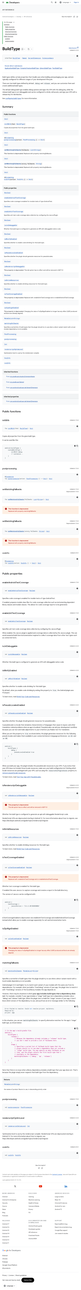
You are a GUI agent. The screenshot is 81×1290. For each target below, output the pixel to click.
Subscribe (28, 1280)
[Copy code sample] (77, 446)
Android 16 (5, 1227)
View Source (72, 48)
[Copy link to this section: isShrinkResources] (21, 829)
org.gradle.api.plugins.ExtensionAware (22, 376)
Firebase (5, 1262)
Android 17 (5, 1224)
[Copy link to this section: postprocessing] (19, 469)
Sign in (76, 2)
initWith (7, 124)
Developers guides (34, 1229)
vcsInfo (7, 179)
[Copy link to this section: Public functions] (23, 412)
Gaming (31, 1197)
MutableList (8, 318)
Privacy (31, 1209)
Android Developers (8, 17)
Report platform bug (61, 1224)
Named (24, 58)
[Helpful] (74, 16)
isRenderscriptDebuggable (14, 266)
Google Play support (61, 1230)
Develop (18, 17)
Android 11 (5, 1243)
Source (4, 1206)
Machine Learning (34, 1200)
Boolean (7, 193)
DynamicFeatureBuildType (29, 68)
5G (30, 1212)
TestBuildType (57, 68)
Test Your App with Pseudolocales (29, 777)
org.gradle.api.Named (17, 382)
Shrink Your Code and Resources (28, 697)
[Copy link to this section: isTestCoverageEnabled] (26, 857)
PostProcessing (29, 140)
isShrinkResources (11, 280)
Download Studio (34, 1235)
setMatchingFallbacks (12, 150)
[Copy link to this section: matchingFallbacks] (21, 963)
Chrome (4, 1259)
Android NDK (33, 1238)
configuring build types (13, 98)
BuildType (16, 58)
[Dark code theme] (77, 56)
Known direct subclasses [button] (33, 67)
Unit (6, 119)
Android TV (58, 1209)
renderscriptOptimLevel (13, 349)
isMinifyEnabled (10, 239)
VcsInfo (20, 179)
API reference (8, 10)
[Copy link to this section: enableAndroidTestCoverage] (31, 583)
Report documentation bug (63, 1227)
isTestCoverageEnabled (13, 294)
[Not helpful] (77, 16)
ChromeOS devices (61, 1203)
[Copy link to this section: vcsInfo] (11, 553)
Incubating (9, 138)
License (11, 1275)
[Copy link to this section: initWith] (11, 420)
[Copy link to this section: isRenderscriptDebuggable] (28, 785)
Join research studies (61, 1233)
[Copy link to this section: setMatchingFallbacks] (24, 489)
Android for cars (60, 1206)
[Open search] (52, 2)
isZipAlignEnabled (11, 308)
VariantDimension (34, 58)
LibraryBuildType (45, 68)
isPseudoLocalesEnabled (13, 253)
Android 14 (5, 1233)
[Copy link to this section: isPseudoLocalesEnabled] (27, 705)
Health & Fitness (33, 1203)
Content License (57, 1174)
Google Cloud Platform (9, 1265)
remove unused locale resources (13, 773)
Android (5, 1197)
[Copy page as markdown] (28, 49)
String (36, 150)
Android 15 (5, 1230)
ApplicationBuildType (12, 68)
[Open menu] (3, 2)
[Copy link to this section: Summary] (15, 107)
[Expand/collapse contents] (14, 22)
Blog (3, 1212)
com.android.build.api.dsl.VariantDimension (24, 388)
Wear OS (57, 1200)
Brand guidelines (21, 1275)
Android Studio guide (35, 1226)
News (4, 1209)
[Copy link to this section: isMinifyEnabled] (19, 671)
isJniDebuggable (10, 225)
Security (5, 1203)
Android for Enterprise (9, 1200)
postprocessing (10, 140)
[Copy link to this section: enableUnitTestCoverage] (27, 613)
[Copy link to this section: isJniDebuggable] (19, 646)
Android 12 (5, 1240)
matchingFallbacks (11, 323)
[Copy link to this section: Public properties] (24, 574)
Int (5, 344)
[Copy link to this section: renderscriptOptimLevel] (26, 1118)
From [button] (20, 376)
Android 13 (5, 1236)
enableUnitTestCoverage (13, 211)
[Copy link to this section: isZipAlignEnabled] (20, 929)
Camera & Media (34, 1206)
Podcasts (5, 1216)
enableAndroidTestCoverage (15, 198)
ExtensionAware (47, 58)
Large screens (59, 1197)
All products (6, 1268)
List (32, 150)
